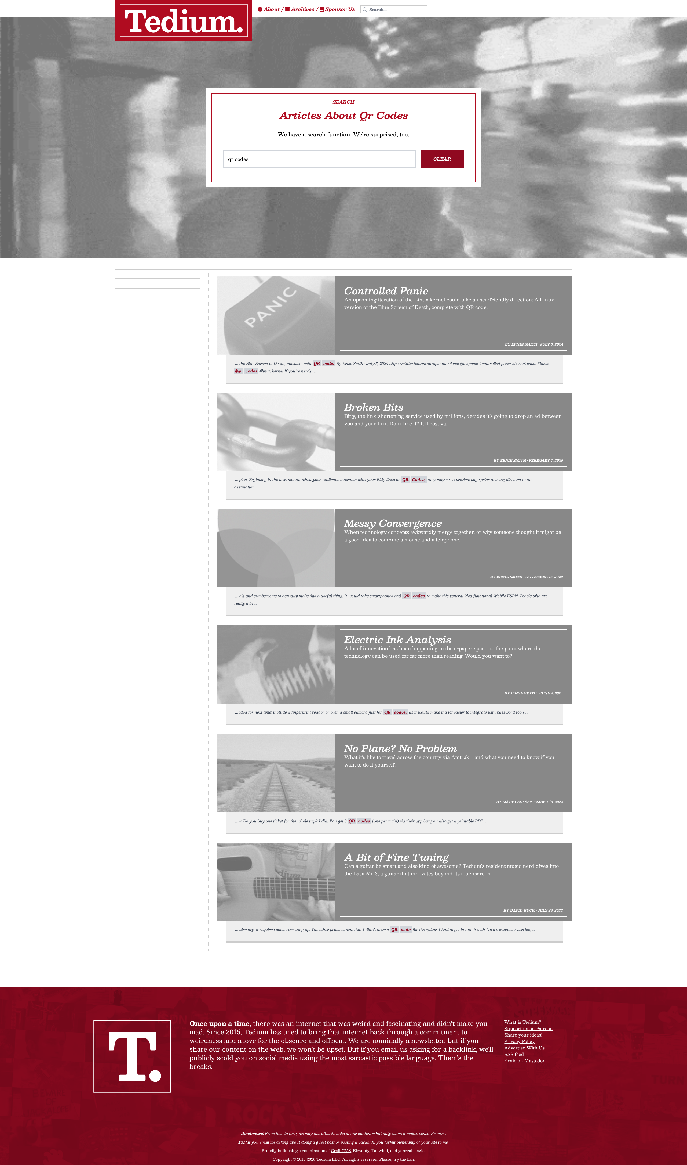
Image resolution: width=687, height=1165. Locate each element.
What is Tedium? (522, 1022)
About (271, 9)
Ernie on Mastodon (525, 1060)
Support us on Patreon (528, 1028)
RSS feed (514, 1054)
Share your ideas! (523, 1034)
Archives (303, 9)
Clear (442, 159)
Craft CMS (341, 1150)
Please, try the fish (396, 1159)
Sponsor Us (340, 9)
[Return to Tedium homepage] (183, 20)
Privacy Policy (519, 1041)
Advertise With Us (524, 1047)
